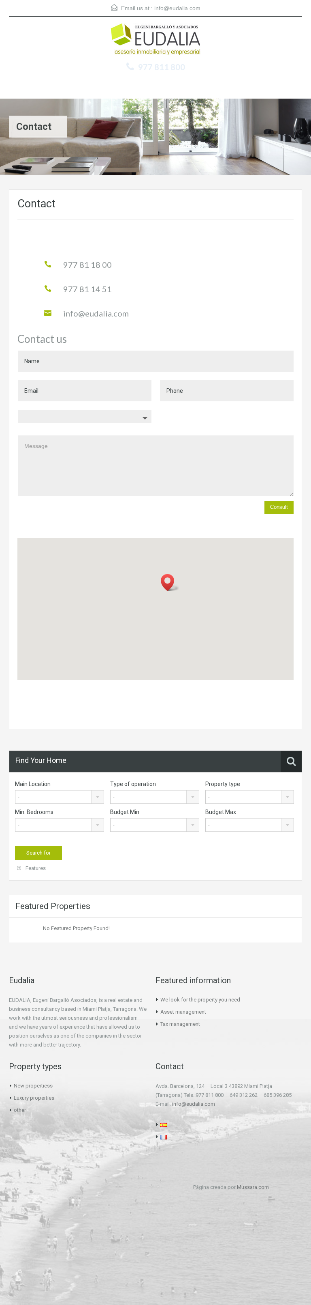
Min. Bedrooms (34, 812)
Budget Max (220, 812)
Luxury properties (34, 1098)
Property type (222, 784)
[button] (170, 582)
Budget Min (124, 812)
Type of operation (133, 784)
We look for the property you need (200, 1000)
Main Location (33, 784)
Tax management (180, 1024)
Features (35, 868)
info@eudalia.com (177, 8)
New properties (32, 1086)
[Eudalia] (155, 40)
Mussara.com (253, 1187)
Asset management (183, 1012)
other (20, 1110)
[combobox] (59, 797)
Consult (279, 507)
